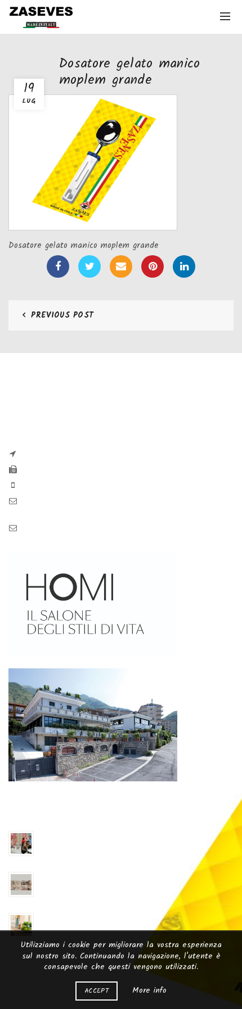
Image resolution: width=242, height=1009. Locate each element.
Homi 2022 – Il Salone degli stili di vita (99, 916)
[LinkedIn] (184, 266)
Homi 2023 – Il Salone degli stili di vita (99, 875)
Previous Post (62, 315)
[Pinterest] (152, 266)
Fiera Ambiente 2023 (70, 834)
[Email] (121, 266)
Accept (96, 990)
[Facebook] (58, 266)
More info (149, 990)
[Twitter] (89, 266)
